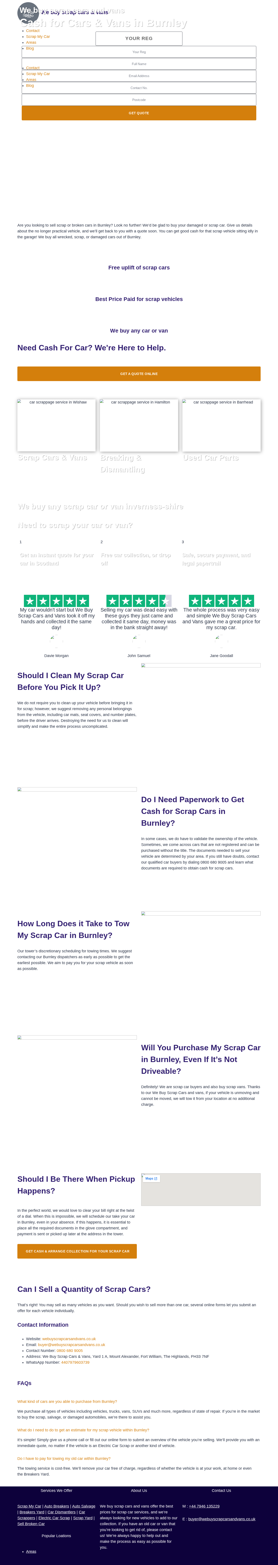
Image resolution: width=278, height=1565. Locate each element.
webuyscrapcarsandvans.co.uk (69, 1339)
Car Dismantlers (62, 1512)
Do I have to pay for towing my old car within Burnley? (64, 1458)
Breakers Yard (32, 1512)
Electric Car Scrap (54, 1518)
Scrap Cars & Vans (52, 457)
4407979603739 (75, 1362)
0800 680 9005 (70, 1350)
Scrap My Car (29, 1506)
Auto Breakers (56, 1506)
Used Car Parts (210, 457)
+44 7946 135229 (204, 1506)
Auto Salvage (83, 1506)
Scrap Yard (83, 1518)
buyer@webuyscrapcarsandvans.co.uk (71, 1345)
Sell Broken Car (31, 1524)
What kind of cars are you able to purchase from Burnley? (67, 1401)
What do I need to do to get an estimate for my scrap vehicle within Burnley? (83, 1430)
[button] (139, 1402)
